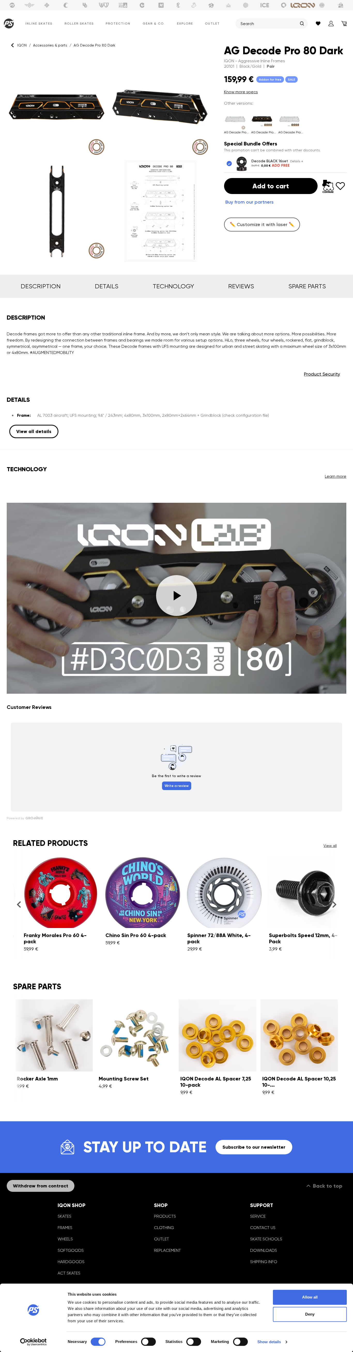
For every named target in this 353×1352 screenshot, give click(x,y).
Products (165, 1216)
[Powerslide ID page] (246, 5)
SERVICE (258, 1216)
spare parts (307, 286)
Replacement (167, 1250)
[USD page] (47, 5)
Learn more (335, 476)
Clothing (164, 1227)
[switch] (148, 1342)
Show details (269, 1342)
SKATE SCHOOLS (266, 1239)
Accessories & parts (50, 45)
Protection (118, 23)
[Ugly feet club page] (194, 5)
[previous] (19, 904)
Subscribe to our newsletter (253, 1147)
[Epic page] (211, 5)
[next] (334, 904)
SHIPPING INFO (263, 1261)
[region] (108, 159)
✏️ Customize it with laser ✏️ (262, 224)
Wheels (65, 1239)
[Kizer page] (161, 5)
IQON (22, 45)
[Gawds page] (284, 5)
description (40, 286)
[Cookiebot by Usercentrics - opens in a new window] (33, 1342)
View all (330, 846)
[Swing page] (29, 5)
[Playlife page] (178, 5)
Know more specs (241, 91)
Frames (65, 1227)
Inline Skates (38, 23)
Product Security (322, 374)
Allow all (310, 1297)
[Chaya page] (66, 5)
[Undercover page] (85, 5)
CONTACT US (262, 1227)
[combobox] (269, 23)
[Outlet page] (341, 5)
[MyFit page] (123, 5)
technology (173, 286)
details (106, 286)
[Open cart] (343, 23)
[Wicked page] (104, 5)
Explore (185, 23)
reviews (241, 286)
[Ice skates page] (265, 5)
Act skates (69, 1273)
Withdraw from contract (40, 1186)
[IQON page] (303, 5)
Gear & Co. (154, 23)
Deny (309, 1314)
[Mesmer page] (322, 5)
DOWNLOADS (263, 1250)
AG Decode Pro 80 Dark (94, 45)
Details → (296, 161)
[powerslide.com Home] (7, 23)
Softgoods (71, 1250)
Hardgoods (71, 1261)
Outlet (212, 23)
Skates (64, 1216)
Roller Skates (79, 23)
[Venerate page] (228, 5)
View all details (33, 431)
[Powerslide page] (12, 5)
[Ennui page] (142, 5)
